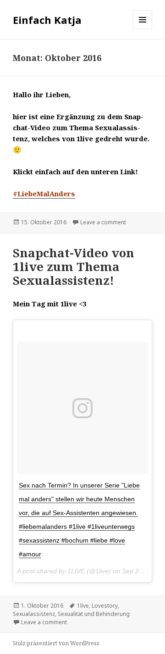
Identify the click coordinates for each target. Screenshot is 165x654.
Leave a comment (103, 222)
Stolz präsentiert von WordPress (56, 643)
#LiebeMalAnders (44, 193)
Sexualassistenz (34, 614)
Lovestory (105, 606)
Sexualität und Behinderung (94, 614)
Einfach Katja (47, 20)
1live (83, 606)
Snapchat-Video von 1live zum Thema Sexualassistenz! (73, 266)
